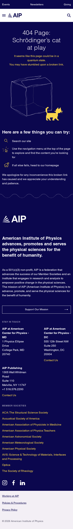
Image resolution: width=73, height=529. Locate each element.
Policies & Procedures (14, 502)
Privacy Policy (9, 509)
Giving (67, 4)
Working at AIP (10, 496)
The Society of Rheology (17, 471)
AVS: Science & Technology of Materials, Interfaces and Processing (34, 457)
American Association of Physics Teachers (28, 430)
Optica (6, 465)
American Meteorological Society (23, 442)
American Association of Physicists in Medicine (31, 424)
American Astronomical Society (21, 436)
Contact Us (51, 360)
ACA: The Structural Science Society (25, 412)
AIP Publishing (12, 368)
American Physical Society (19, 448)
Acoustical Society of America (21, 418)
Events (6, 4)
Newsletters (36, 4)
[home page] (16, 15)
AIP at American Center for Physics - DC (57, 333)
